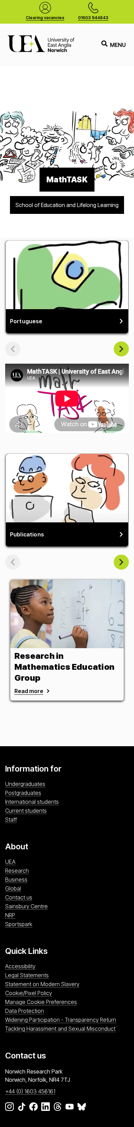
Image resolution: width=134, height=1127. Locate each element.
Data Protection (24, 1010)
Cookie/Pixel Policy (28, 993)
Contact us (18, 897)
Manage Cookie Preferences (41, 1001)
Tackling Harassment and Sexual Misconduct (60, 1028)
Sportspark (18, 924)
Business (16, 879)
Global (13, 888)
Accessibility (20, 966)
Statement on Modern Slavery (42, 984)
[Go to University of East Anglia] (41, 44)
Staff (11, 819)
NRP (10, 915)
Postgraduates (23, 792)
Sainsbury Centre (26, 906)
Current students (26, 810)
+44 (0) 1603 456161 (30, 1091)
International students (32, 801)
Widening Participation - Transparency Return (60, 1019)
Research (17, 870)
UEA (10, 861)
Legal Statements (27, 975)
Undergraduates (25, 783)
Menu (118, 44)
